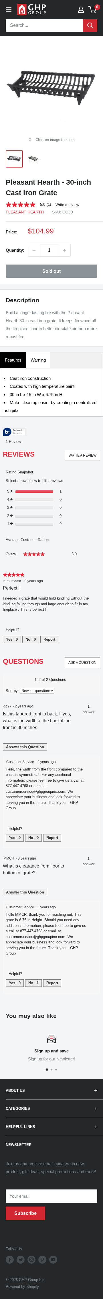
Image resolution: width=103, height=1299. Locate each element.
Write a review (67, 205)
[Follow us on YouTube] (53, 1260)
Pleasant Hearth (25, 212)
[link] (31, 204)
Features (13, 360)
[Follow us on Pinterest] (42, 1260)
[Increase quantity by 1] (64, 250)
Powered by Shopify (22, 1286)
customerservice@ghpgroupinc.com (35, 791)
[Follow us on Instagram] (31, 1260)
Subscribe (25, 1213)
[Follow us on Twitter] (21, 1260)
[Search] (90, 25)
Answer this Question (25, 747)
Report (49, 639)
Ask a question (82, 663)
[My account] (81, 10)
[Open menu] (8, 9)
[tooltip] (14, 432)
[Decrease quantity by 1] (34, 250)
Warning (38, 360)
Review (15, 441)
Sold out (51, 271)
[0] (92, 9)
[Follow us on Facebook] (10, 1260)
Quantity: (15, 250)
